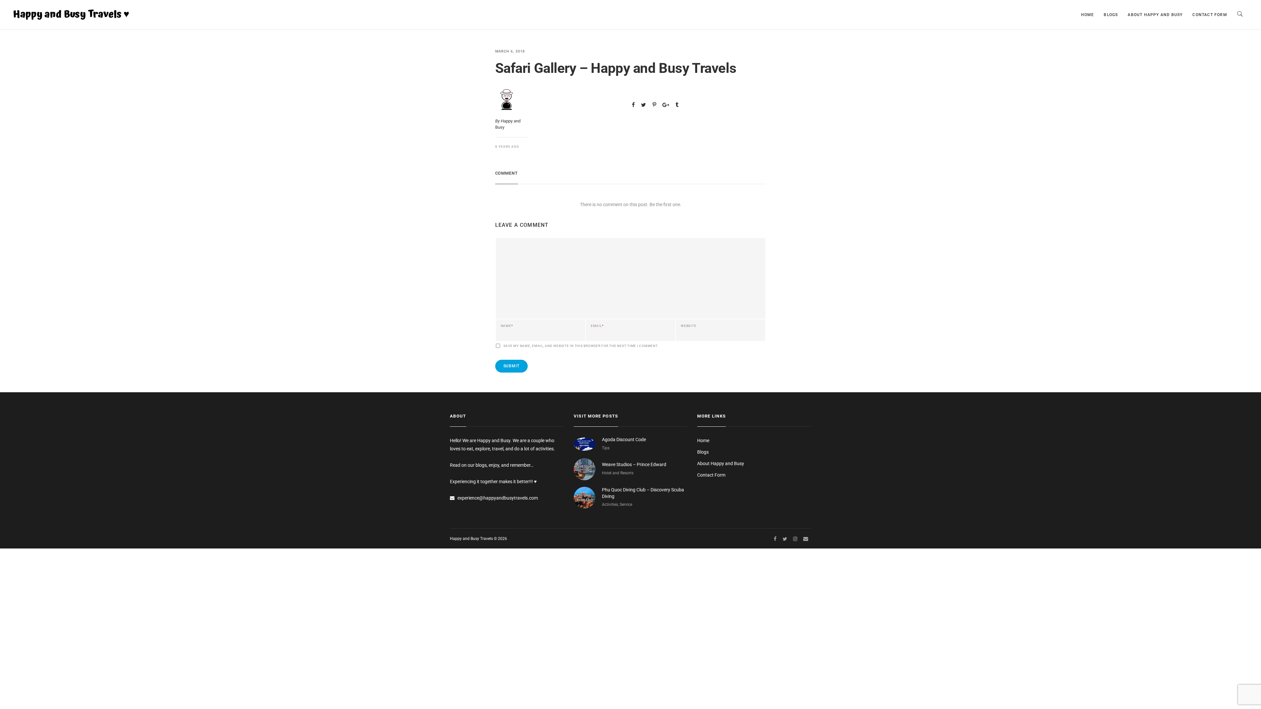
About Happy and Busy (1155, 14)
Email (597, 326)
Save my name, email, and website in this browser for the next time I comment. (581, 346)
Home (1087, 14)
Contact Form (1209, 14)
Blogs (1111, 14)
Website (688, 326)
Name (507, 326)
